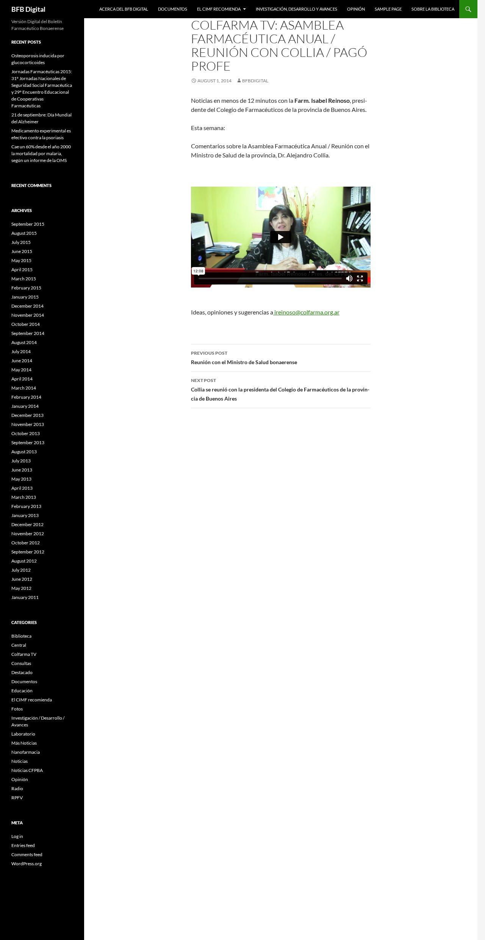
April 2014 (22, 379)
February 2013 (26, 506)
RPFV (17, 797)
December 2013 (27, 415)
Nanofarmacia (25, 752)
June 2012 (21, 579)
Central (18, 645)
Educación (22, 690)
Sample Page (388, 8)
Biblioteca (21, 636)
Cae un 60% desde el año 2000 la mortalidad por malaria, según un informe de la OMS (41, 153)
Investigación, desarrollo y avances (296, 8)
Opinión (356, 8)
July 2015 (21, 242)
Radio (17, 788)
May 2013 (21, 479)
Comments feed (26, 854)
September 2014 (27, 333)
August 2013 (24, 451)
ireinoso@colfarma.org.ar (306, 312)
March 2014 (23, 388)
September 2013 (27, 442)
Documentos (172, 8)
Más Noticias (24, 743)
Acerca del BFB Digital (123, 8)
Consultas (21, 663)
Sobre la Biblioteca (432, 8)
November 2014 (27, 315)
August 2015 (24, 233)
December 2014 (27, 306)
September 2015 (27, 224)
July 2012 (21, 570)
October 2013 (25, 433)
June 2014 (21, 360)
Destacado (22, 672)
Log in (17, 836)
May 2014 (21, 370)
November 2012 (27, 533)
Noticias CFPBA (27, 770)
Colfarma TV (23, 654)
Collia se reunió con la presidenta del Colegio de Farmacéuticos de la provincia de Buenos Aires (280, 389)
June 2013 (21, 470)
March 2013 (23, 497)
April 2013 (22, 488)
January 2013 (25, 515)
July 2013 (21, 461)
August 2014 (24, 342)
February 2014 (26, 397)
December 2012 (27, 524)
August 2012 (24, 561)
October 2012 (25, 542)
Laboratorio (23, 734)
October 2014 (25, 324)
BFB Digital (28, 9)
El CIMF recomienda (219, 8)
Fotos (17, 709)
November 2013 (27, 424)
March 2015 (23, 278)
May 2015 (21, 260)
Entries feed (23, 845)
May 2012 (21, 588)
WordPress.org (26, 863)
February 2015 (26, 288)
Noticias (19, 761)
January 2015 (25, 297)
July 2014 (21, 351)
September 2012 (27, 552)
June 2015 (21, 251)
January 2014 (25, 406)
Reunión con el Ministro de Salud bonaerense (244, 357)
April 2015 (22, 269)
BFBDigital (255, 80)
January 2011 (25, 597)
